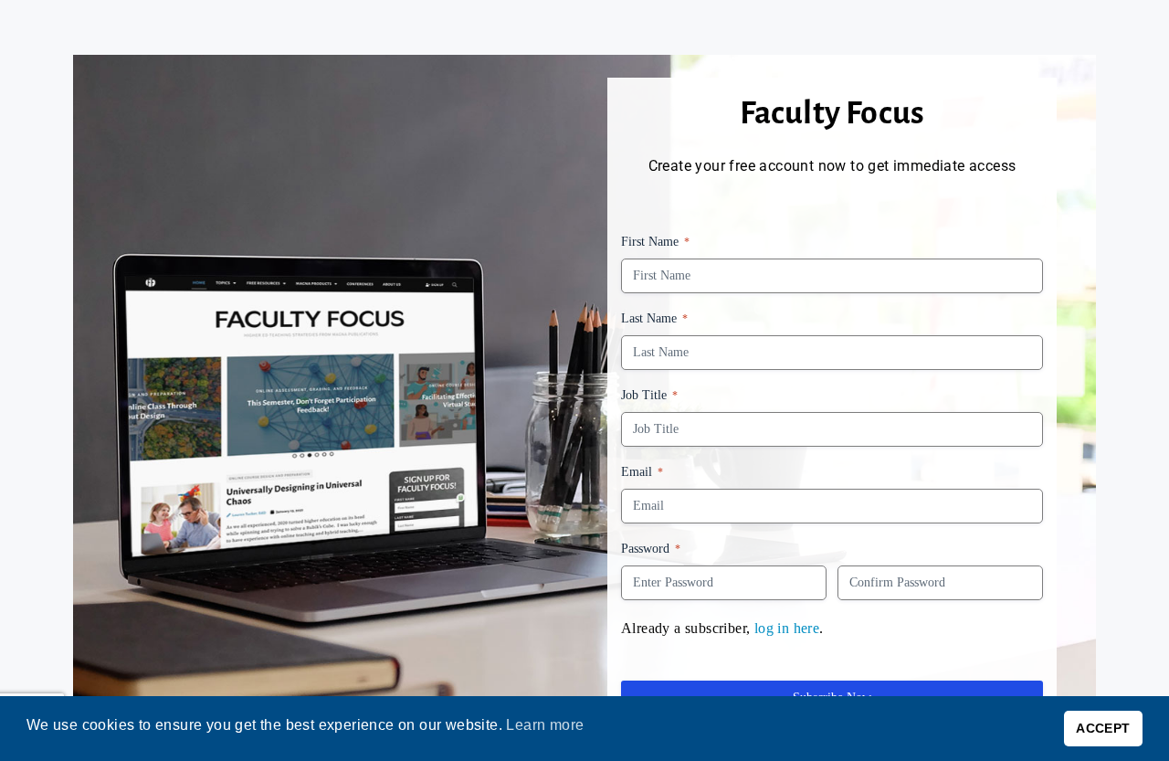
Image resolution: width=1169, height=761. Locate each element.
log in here (786, 628)
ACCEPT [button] (1103, 728)
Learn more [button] (545, 725)
